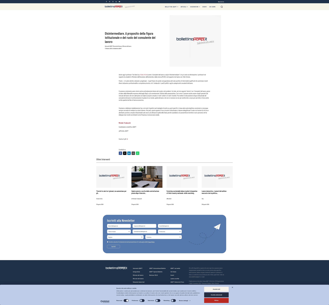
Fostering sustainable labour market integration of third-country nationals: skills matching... (182, 192)
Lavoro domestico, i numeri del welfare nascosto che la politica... (214, 192)
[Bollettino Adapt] (120, 7)
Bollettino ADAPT (118, 48)
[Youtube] (119, 1)
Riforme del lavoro (127, 46)
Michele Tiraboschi (125, 123)
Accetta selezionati (216, 295)
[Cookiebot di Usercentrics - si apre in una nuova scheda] (105, 301)
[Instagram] (112, 1)
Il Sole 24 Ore (143, 75)
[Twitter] (109, 1)
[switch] (142, 300)
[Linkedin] (116, 1)
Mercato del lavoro (117, 46)
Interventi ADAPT (109, 46)
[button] (221, 6)
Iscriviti (113, 246)
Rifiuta (216, 300)
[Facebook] (106, 1)
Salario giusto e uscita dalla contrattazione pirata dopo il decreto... (145, 192)
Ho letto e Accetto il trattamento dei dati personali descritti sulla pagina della (131, 242)
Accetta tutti (216, 289)
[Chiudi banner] (232, 287)
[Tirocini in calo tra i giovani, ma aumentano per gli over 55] (111, 177)
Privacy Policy (151, 242)
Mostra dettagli (183, 300)
